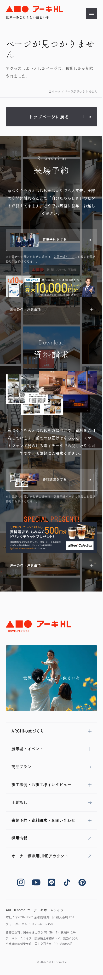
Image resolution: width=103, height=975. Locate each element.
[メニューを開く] (91, 13)
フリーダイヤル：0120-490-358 (29, 924)
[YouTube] (36, 882)
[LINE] (51, 882)
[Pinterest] (82, 882)
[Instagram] (21, 882)
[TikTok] (67, 882)
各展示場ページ (64, 256)
